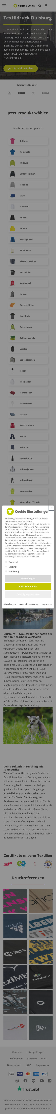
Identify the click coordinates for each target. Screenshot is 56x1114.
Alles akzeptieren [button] (28, 586)
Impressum (47, 604)
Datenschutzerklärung (28, 604)
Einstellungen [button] (26, 553)
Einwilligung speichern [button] (28, 594)
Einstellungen (10, 604)
